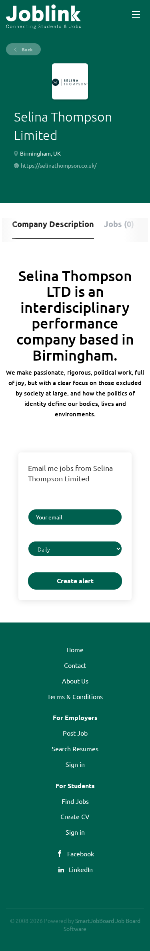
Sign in (75, 764)
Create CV (75, 816)
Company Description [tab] (53, 224)
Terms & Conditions (75, 696)
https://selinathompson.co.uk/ (58, 165)
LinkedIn (81, 869)
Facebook (80, 854)
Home (75, 649)
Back (26, 49)
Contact (75, 665)
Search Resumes (75, 748)
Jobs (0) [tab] (119, 224)
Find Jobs (75, 801)
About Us (75, 681)
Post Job (75, 733)
